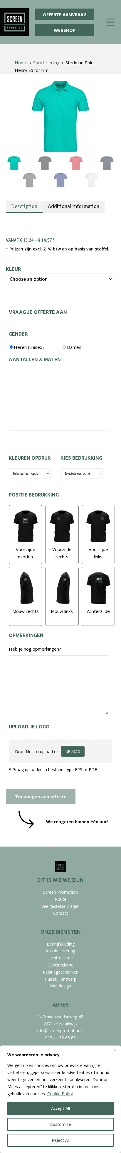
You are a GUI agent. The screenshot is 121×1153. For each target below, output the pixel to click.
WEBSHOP (64, 30)
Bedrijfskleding (61, 944)
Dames (74, 347)
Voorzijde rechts (62, 553)
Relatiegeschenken (60, 972)
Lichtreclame (60, 958)
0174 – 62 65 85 (60, 1037)
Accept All (60, 1108)
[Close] (114, 1050)
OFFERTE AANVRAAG (65, 14)
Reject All (61, 1140)
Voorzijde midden (25, 553)
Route (60, 899)
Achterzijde (98, 611)
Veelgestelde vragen (60, 906)
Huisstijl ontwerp (60, 979)
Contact (60, 913)
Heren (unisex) (29, 347)
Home (21, 62)
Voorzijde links (98, 553)
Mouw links (62, 611)
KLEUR (13, 269)
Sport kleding (46, 62)
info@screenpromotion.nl (60, 1030)
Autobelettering (60, 951)
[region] (60, 1099)
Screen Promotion (60, 892)
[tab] (24, 207)
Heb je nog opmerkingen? (35, 649)
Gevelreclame (60, 965)
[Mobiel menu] (110, 22)
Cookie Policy (60, 1093)
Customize (60, 1124)
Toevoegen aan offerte (40, 796)
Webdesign (60, 986)
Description (24, 206)
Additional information (73, 206)
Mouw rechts (25, 611)
